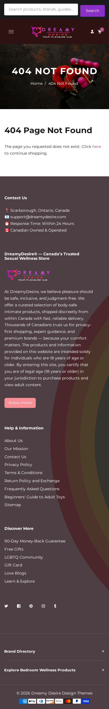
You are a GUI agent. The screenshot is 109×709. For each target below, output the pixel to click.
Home (36, 83)
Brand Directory (19, 651)
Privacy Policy (18, 464)
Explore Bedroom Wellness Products (39, 670)
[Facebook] (19, 607)
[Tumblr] (55, 607)
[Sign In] (92, 31)
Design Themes (77, 693)
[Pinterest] (31, 607)
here (96, 146)
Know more (20, 402)
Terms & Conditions (23, 472)
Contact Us (15, 456)
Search (92, 10)
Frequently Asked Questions (32, 488)
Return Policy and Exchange (32, 480)
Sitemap (12, 504)
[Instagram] (44, 607)
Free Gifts (13, 549)
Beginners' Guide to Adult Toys (34, 496)
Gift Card (13, 565)
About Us (13, 440)
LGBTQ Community (23, 557)
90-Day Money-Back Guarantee (34, 541)
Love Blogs (15, 573)
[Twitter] (6, 607)
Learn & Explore (19, 581)
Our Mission (16, 448)
